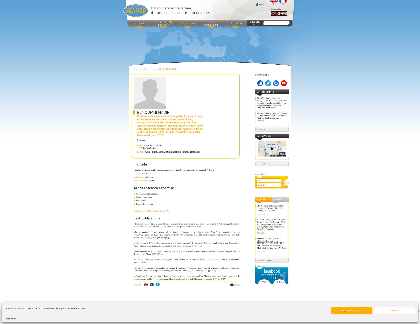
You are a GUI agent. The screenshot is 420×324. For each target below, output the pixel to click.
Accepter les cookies (352, 310)
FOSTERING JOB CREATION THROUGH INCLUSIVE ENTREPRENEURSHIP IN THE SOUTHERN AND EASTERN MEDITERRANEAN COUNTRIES (271, 243)
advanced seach (255, 22)
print (237, 285)
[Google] (145, 284)
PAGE (264, 282)
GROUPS (280, 282)
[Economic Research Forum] (279, 14)
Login (261, 4)
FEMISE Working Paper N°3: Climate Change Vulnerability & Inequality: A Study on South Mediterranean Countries (272, 117)
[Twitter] (157, 284)
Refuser (395, 310)
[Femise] (167, 11)
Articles (277, 199)
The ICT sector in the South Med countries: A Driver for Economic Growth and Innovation (270, 208)
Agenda (261, 199)
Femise (137, 69)
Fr (283, 4)
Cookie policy (10, 319)
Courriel (261, 185)
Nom (259, 180)
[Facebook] (151, 284)
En (274, 4)
